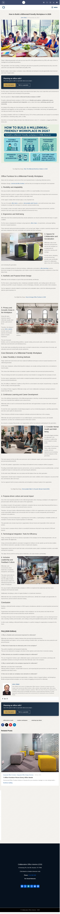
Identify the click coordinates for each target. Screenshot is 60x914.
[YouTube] (57, 2)
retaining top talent (36, 720)
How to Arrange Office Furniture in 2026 (36, 297)
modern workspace (22, 720)
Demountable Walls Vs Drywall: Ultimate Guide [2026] (35, 489)
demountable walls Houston (31, 203)
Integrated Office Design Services (25, 775)
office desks (15, 203)
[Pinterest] (38, 886)
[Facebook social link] (2, 724)
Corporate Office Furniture (9, 775)
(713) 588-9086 (32, 875)
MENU (56, 7)
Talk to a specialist (23, 85)
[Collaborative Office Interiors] (8, 7)
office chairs (34, 223)
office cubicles (8, 329)
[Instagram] (50, 2)
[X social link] (6, 724)
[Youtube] (34, 886)
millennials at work (8, 720)
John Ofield (24, 17)
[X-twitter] (25, 886)
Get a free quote (9, 85)
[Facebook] (43, 2)
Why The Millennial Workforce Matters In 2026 (36, 169)
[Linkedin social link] (14, 724)
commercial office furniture (17, 183)
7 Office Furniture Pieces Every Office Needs (18, 777)
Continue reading (7, 782)
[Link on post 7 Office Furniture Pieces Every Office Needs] (30, 753)
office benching (44, 268)
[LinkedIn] (53, 2)
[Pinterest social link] (10, 724)
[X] (47, 2)
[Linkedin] (5, 699)
